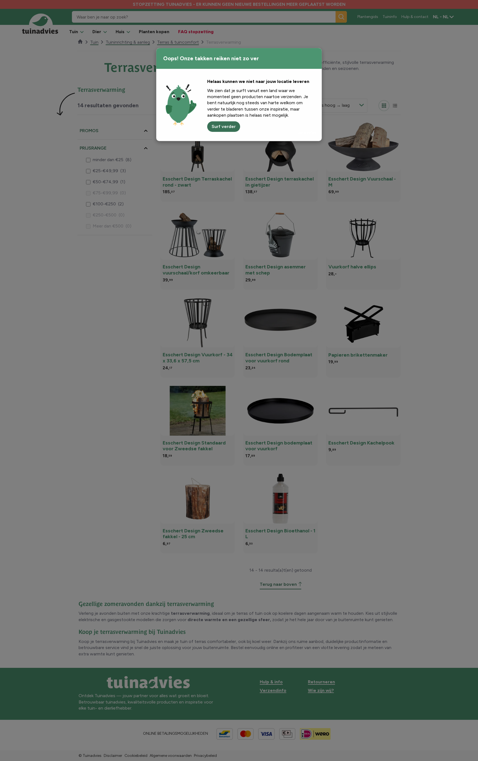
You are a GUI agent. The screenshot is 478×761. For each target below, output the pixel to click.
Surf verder (224, 126)
